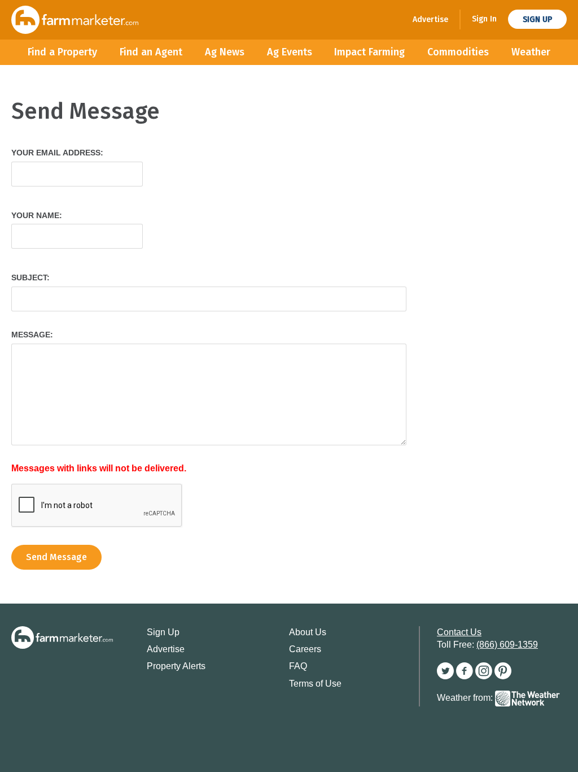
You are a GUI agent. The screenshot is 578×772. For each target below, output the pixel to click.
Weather (530, 52)
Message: (32, 334)
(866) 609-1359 (507, 644)
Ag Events (289, 52)
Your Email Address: (57, 152)
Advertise (430, 19)
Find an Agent (151, 52)
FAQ (298, 666)
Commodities (458, 52)
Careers (305, 649)
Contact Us (459, 632)
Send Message (56, 557)
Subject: (30, 277)
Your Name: (36, 215)
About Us (307, 632)
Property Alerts (176, 666)
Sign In (484, 19)
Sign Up (537, 19)
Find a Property (62, 52)
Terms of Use (315, 683)
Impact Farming (369, 52)
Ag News (224, 52)
